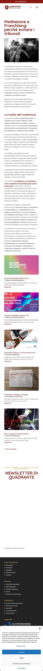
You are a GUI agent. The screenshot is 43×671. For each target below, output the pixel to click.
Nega (21, 658)
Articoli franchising (13, 354)
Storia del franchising (12, 584)
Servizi (8, 591)
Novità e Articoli (11, 572)
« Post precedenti (10, 449)
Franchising (18, 396)
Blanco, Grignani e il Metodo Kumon (16, 434)
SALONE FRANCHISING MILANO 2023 (16, 315)
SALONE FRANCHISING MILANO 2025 (16, 278)
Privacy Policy (21, 668)
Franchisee (9, 396)
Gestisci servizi (20, 646)
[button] (40, 628)
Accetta (21, 652)
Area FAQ (8, 608)
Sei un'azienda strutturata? (14, 603)
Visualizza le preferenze (22, 663)
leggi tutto (7, 287)
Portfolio (8, 575)
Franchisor (9, 570)
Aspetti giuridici (11, 587)
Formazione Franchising (13, 594)
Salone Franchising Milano (15, 280)
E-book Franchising (12, 589)
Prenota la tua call (11, 606)
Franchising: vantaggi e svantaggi (16, 394)
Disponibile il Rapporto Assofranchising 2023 (19, 353)
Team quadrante (11, 611)
